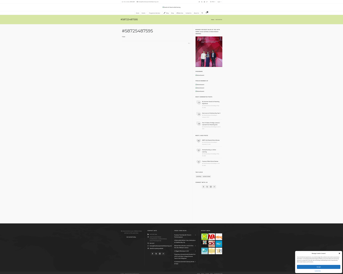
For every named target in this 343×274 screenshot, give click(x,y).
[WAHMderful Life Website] (211, 251)
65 (199, 114)
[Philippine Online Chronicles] (211, 236)
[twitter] (202, 1)
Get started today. (131, 237)
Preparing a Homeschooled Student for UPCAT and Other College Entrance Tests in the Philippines (184, 256)
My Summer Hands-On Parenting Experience (210, 102)
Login (219, 1)
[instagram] (205, 1)
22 (198, 162)
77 (199, 102)
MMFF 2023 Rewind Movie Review (211, 140)
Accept (319, 267)
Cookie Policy (318, 271)
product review (206, 176)
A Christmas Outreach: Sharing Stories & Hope (184, 262)
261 (199, 140)
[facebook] (199, 1)
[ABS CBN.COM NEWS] (204, 244)
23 (198, 150)
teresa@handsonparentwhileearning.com (149, 1)
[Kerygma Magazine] (204, 236)
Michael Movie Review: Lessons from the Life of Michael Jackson (183, 246)
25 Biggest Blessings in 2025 (181, 251)
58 (199, 123)
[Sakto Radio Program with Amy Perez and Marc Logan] (211, 244)
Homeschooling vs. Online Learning (209, 151)
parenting (198, 176)
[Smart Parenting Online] (219, 236)
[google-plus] (207, 1)
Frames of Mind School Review (210, 161)
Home (212, 19)
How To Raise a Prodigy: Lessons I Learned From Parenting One (211, 124)
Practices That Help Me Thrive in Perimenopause (182, 236)
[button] (339, 253)
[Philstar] (219, 244)
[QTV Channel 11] (204, 251)
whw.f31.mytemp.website (156, 248)
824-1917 (152, 243)
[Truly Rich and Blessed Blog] (219, 251)
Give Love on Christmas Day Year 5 (211, 113)
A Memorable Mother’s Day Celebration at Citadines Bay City (184, 241)
